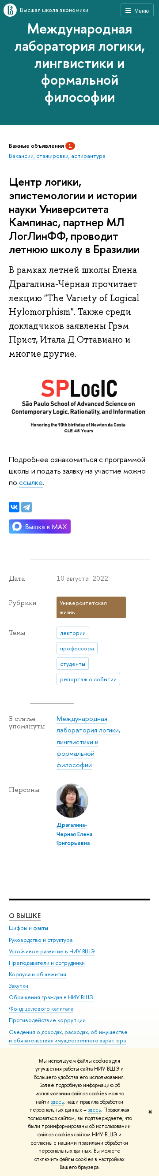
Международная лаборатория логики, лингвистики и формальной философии (80, 62)
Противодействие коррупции (47, 1020)
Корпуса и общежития (37, 974)
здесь (57, 1101)
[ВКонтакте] (14, 507)
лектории (73, 633)
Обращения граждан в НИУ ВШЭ (51, 997)
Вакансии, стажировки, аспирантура (57, 156)
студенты (72, 664)
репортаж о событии (88, 679)
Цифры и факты (28, 928)
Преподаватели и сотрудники (47, 963)
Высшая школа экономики (54, 10)
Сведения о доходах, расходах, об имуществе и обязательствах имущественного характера (68, 1036)
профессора (77, 648)
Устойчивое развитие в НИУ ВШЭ (52, 951)
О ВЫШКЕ (25, 915)
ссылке (31, 482)
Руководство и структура (40, 940)
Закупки (18, 985)
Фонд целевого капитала (41, 1008)
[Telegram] (26, 507)
